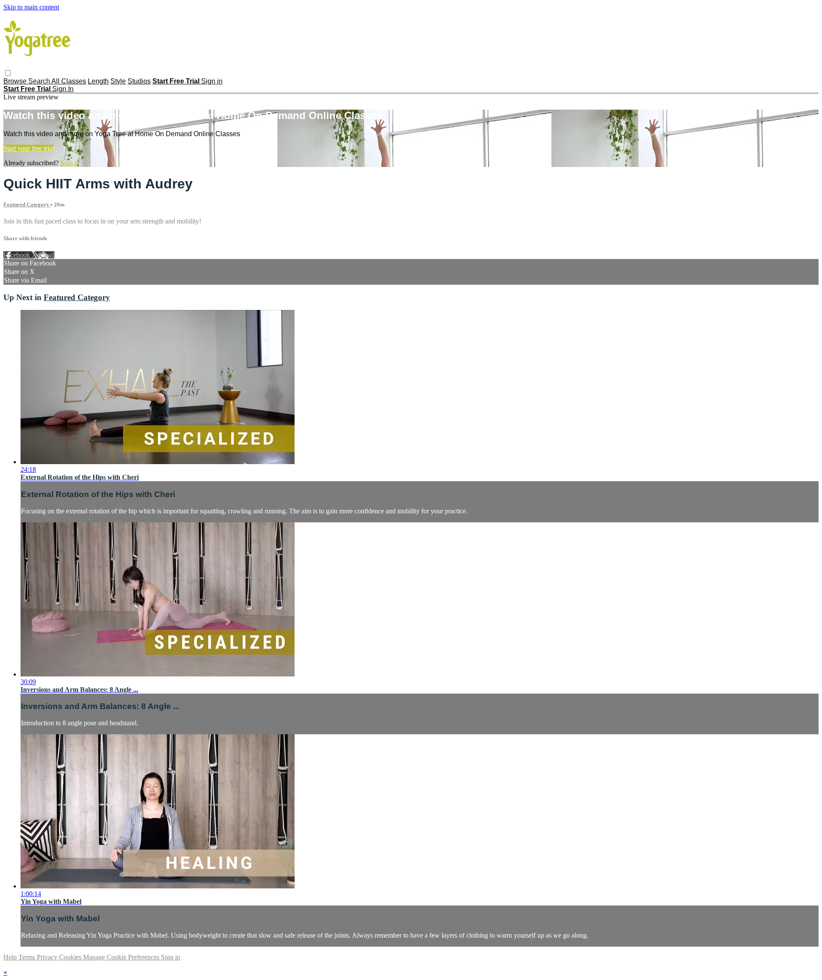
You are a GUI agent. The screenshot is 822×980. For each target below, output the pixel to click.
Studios (139, 81)
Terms (27, 957)
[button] (8, 73)
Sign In (63, 88)
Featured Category (27, 204)
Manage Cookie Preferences (122, 957)
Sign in (212, 81)
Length (98, 81)
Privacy (48, 957)
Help (10, 957)
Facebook (17, 255)
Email (46, 255)
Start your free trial (28, 148)
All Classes (68, 81)
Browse (15, 81)
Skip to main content (31, 7)
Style (118, 81)
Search (39, 81)
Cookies (71, 957)
